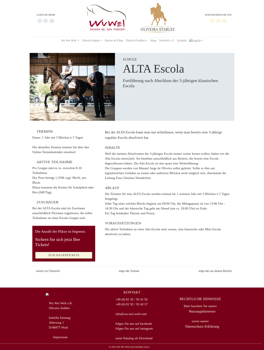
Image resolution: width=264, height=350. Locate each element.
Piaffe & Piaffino (135, 40)
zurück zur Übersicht (48, 270)
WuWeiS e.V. (166, 40)
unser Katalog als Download (133, 338)
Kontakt (181, 40)
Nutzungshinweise (202, 311)
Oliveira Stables (91, 40)
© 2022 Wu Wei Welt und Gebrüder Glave (129, 347)
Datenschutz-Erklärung (201, 326)
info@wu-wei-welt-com (131, 314)
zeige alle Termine (129, 270)
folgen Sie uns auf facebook (133, 323)
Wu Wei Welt (69, 40)
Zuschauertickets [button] (63, 255)
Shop (153, 40)
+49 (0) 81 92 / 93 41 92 (131, 299)
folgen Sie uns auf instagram (134, 328)
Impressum (60, 337)
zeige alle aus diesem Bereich (215, 270)
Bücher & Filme (114, 40)
